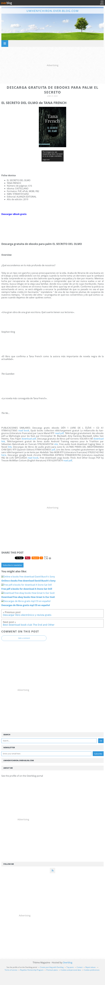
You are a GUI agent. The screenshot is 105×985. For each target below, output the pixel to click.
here (3, 455)
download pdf (29, 438)
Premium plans (52, 970)
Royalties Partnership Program (31, 970)
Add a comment (24, 638)
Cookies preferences (92, 970)
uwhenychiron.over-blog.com (53, 11)
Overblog (67, 962)
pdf (53, 449)
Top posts (70, 967)
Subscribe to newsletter (12, 565)
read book (23, 430)
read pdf (59, 433)
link (10, 446)
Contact (80, 967)
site (56, 444)
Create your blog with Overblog (52, 967)
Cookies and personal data (71, 970)
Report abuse (90, 967)
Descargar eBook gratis (14, 214)
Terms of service (11, 970)
